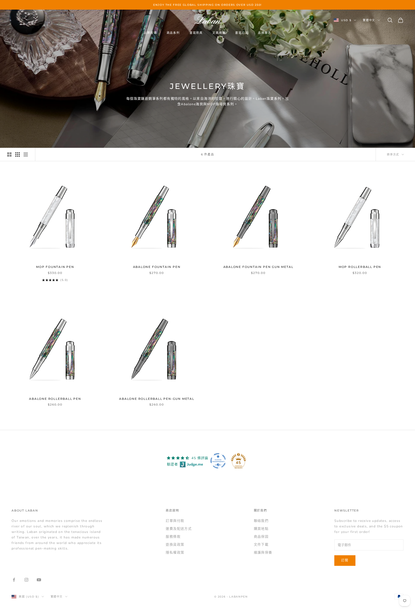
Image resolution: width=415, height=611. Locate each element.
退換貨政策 (175, 544)
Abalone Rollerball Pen (55, 399)
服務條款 (173, 536)
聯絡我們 (261, 520)
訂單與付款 (175, 520)
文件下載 (261, 544)
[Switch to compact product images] (26, 154)
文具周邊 (219, 33)
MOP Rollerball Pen (360, 267)
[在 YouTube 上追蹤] (39, 579)
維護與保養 (263, 552)
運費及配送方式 (179, 528)
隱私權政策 (175, 552)
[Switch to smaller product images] (17, 154)
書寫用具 (196, 33)
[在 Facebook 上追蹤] (14, 579)
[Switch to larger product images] (9, 154)
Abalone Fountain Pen (157, 267)
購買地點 (261, 528)
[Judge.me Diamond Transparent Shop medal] (218, 461)
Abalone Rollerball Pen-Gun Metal (156, 399)
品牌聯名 (264, 33)
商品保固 (261, 536)
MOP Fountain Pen (55, 267)
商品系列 (173, 33)
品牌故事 (150, 33)
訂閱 (344, 560)
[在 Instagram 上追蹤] (26, 579)
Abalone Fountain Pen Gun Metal (258, 267)
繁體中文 (369, 20)
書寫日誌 (241, 33)
